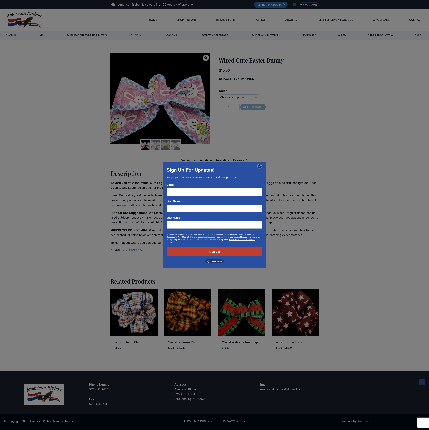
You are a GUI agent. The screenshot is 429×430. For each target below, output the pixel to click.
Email (170, 184)
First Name (173, 201)
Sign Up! (214, 251)
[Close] (259, 166)
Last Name (173, 217)
